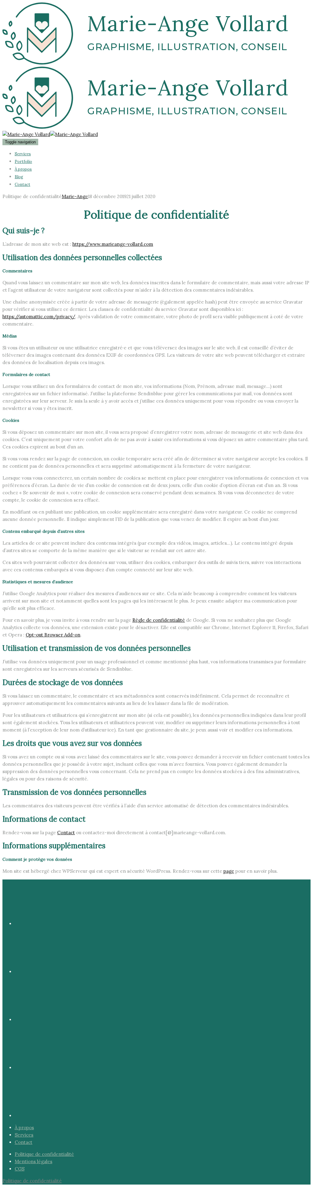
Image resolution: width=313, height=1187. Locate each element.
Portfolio (23, 161)
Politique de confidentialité (44, 1154)
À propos (23, 169)
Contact (22, 184)
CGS (19, 1169)
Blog (19, 176)
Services (23, 154)
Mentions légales (33, 1161)
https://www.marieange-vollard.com (112, 244)
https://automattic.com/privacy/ (38, 316)
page (228, 871)
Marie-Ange (75, 196)
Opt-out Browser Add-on (53, 635)
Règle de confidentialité (158, 620)
